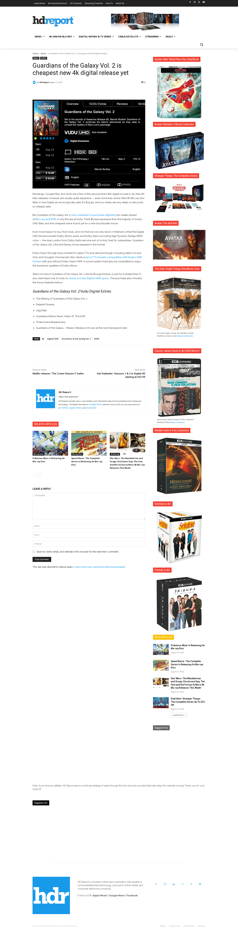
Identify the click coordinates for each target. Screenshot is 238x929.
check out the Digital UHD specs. (89, 278)
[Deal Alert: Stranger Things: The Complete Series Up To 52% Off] (161, 702)
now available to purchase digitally (93, 215)
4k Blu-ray (115, 454)
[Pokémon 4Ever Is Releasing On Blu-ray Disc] (50, 443)
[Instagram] (195, 2)
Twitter (64, 408)
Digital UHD (52, 338)
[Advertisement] (179, 755)
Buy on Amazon (178, 422)
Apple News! (100, 895)
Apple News (75, 408)
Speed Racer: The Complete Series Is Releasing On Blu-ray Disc (86, 461)
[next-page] (40, 475)
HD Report (44, 82)
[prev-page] (35, 475)
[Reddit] (182, 884)
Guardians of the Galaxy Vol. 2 (76, 338)
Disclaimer (189, 926)
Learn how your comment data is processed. (99, 567)
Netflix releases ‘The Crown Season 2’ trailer (58, 373)
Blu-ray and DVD (46, 219)
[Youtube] (203, 2)
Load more (178, 715)
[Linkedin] (173, 884)
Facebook (91, 408)
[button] (201, 44)
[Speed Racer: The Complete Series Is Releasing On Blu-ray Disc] (89, 443)
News (43, 53)
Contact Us (175, 926)
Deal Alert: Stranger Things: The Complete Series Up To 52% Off (188, 701)
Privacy (201, 926)
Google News (95, 404)
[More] (117, 90)
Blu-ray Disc (38, 454)
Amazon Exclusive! (185, 336)
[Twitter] (199, 2)
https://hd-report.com (68, 397)
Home (36, 53)
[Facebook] (190, 2)
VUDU (43, 58)
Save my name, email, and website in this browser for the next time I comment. (78, 551)
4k (43, 338)
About (163, 926)
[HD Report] (54, 21)
